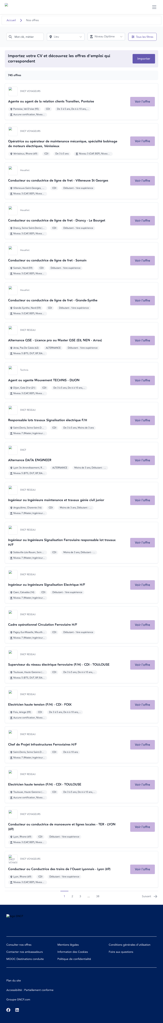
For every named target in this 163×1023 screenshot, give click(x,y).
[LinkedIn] (17, 1010)
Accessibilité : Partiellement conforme (29, 990)
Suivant (146, 896)
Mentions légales (68, 945)
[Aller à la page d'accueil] (12, 7)
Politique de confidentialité (74, 959)
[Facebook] (8, 1010)
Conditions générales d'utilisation (129, 945)
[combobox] (25, 37)
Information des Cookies (72, 952)
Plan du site (13, 981)
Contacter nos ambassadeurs (24, 952)
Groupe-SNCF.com (18, 999)
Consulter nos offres (18, 945)
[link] (142, 101)
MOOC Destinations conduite (25, 959)
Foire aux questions (121, 952)
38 (97, 896)
